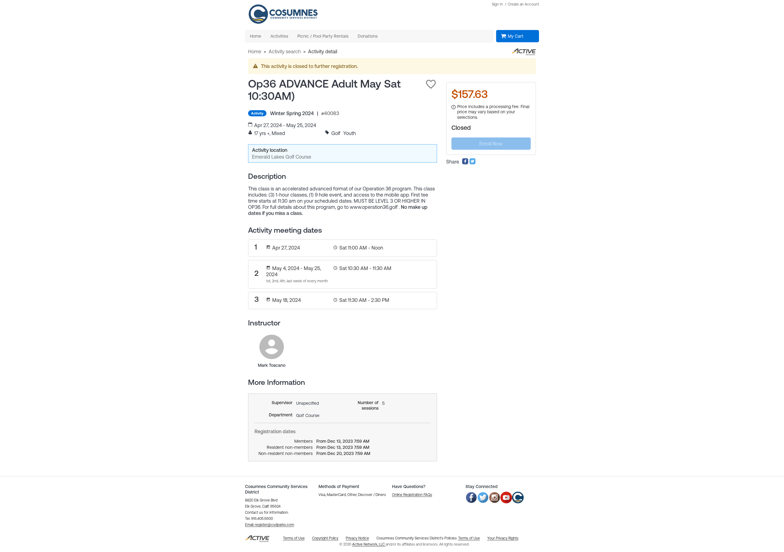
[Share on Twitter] (472, 163)
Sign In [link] (497, 4)
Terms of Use (469, 538)
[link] (271, 347)
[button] (431, 84)
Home (254, 51)
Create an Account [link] (523, 4)
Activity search (285, 51)
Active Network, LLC (369, 544)
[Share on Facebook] (465, 163)
